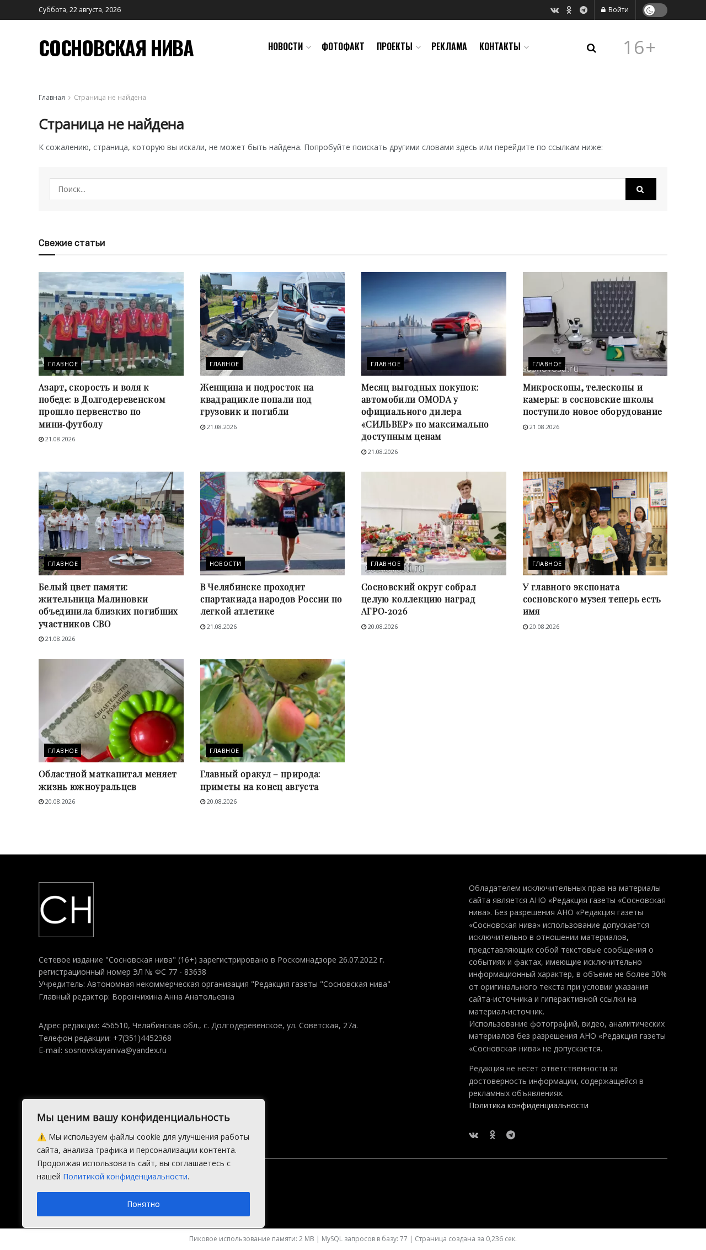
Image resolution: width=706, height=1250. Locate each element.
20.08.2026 (382, 626)
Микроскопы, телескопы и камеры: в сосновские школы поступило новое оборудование (592, 399)
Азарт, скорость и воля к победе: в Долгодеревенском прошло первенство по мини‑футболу (102, 405)
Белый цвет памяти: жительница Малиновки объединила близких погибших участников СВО (108, 605)
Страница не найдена (110, 97)
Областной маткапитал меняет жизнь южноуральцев (108, 780)
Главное (63, 364)
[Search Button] (640, 189)
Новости (285, 46)
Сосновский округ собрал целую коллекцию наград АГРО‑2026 (418, 599)
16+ (640, 47)
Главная (52, 97)
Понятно (143, 1204)
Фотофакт (343, 46)
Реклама (449, 46)
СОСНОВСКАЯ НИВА (116, 47)
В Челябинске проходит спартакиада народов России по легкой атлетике (271, 599)
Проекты (395, 46)
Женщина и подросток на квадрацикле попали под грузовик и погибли (257, 399)
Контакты (500, 46)
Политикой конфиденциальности (125, 1176)
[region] (143, 1163)
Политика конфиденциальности (529, 1105)
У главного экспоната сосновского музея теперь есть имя (592, 599)
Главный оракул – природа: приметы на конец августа (260, 780)
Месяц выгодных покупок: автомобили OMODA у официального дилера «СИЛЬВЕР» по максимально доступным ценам (425, 411)
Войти (618, 9)
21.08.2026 (59, 439)
